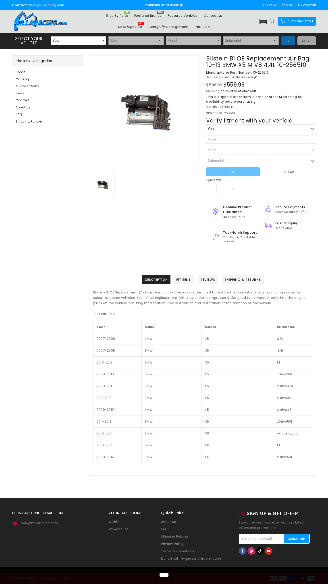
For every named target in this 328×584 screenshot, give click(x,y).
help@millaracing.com (39, 523)
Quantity (213, 180)
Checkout (269, 4)
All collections (27, 86)
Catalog (22, 79)
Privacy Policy (172, 544)
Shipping (213, 91)
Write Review (242, 77)
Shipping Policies (29, 121)
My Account (118, 529)
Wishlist (288, 4)
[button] (263, 21)
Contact (23, 100)
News (20, 93)
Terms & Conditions (177, 551)
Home (20, 72)
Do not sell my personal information (191, 558)
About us (23, 107)
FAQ (19, 114)
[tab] (47, 72)
